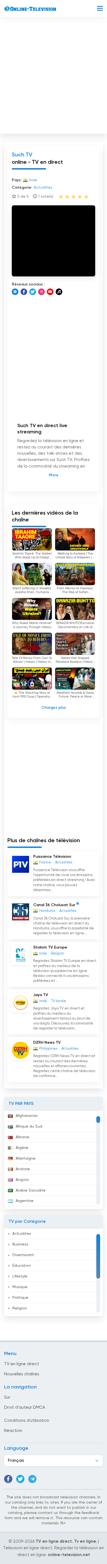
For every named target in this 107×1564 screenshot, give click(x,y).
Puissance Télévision (52, 857)
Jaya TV (40, 995)
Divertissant (23, 1255)
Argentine (24, 1201)
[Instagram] (41, 291)
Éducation (21, 1266)
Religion (19, 1308)
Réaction (13, 1431)
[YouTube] (50, 291)
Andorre (23, 1169)
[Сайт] (15, 291)
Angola (22, 1180)
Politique (20, 1298)
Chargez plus (53, 708)
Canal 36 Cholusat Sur (54, 905)
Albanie (22, 1137)
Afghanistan (27, 1116)
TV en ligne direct (21, 1364)
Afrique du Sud (29, 1126)
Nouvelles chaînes (21, 1374)
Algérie (22, 1148)
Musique (19, 1287)
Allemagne (25, 1158)
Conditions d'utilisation (26, 1421)
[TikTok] (59, 291)
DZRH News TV (47, 1042)
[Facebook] (24, 291)
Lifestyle (19, 1276)
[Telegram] (32, 1479)
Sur (7, 1397)
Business (20, 1244)
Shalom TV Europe (50, 947)
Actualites (21, 1234)
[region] (53, 1160)
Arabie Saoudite (31, 1190)
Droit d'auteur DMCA (24, 1407)
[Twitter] (32, 291)
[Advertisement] (53, 77)
